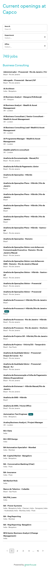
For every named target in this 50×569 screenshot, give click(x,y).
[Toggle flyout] (44, 37)
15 (38, 551)
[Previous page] (7, 551)
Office (7, 44)
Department (9, 35)
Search (7, 26)
